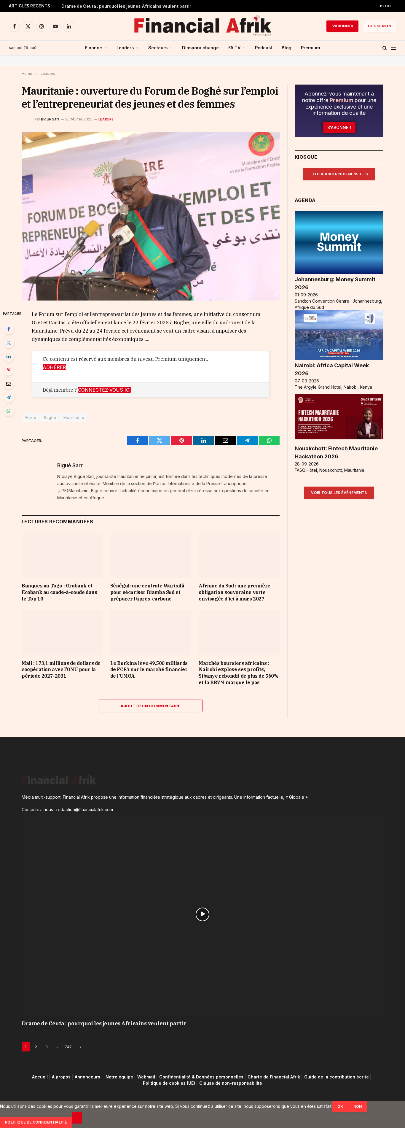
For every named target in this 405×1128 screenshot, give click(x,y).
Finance (93, 47)
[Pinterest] (8, 370)
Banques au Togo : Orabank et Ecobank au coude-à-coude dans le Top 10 (59, 592)
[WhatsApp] (8, 411)
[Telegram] (8, 397)
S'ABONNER (342, 26)
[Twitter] (8, 342)
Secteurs (158, 47)
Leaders (125, 47)
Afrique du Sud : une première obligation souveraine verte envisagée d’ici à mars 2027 (234, 592)
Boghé (50, 417)
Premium (310, 47)
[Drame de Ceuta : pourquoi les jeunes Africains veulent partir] (202, 914)
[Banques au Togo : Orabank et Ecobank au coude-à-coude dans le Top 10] (62, 555)
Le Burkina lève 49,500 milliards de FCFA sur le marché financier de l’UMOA (149, 669)
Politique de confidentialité (36, 1122)
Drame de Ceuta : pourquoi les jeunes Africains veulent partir (126, 6)
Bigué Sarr (50, 119)
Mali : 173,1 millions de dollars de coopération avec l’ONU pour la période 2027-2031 (61, 669)
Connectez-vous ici (104, 390)
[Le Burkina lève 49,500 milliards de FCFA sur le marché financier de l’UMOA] (150, 632)
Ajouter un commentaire (151, 705)
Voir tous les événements (339, 492)
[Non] (77, 1118)
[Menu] (393, 48)
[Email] (8, 383)
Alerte (30, 417)
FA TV (234, 47)
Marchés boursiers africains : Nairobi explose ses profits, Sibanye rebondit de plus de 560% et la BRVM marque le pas (238, 672)
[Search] (384, 48)
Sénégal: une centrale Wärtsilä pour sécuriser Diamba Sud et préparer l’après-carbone (147, 592)
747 (68, 1046)
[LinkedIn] (8, 356)
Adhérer (54, 367)
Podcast (263, 47)
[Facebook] (8, 329)
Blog (385, 6)
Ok (340, 1106)
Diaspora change (200, 47)
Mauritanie (73, 417)
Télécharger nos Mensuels (339, 174)
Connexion (379, 26)
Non (357, 1106)
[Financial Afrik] (202, 26)
